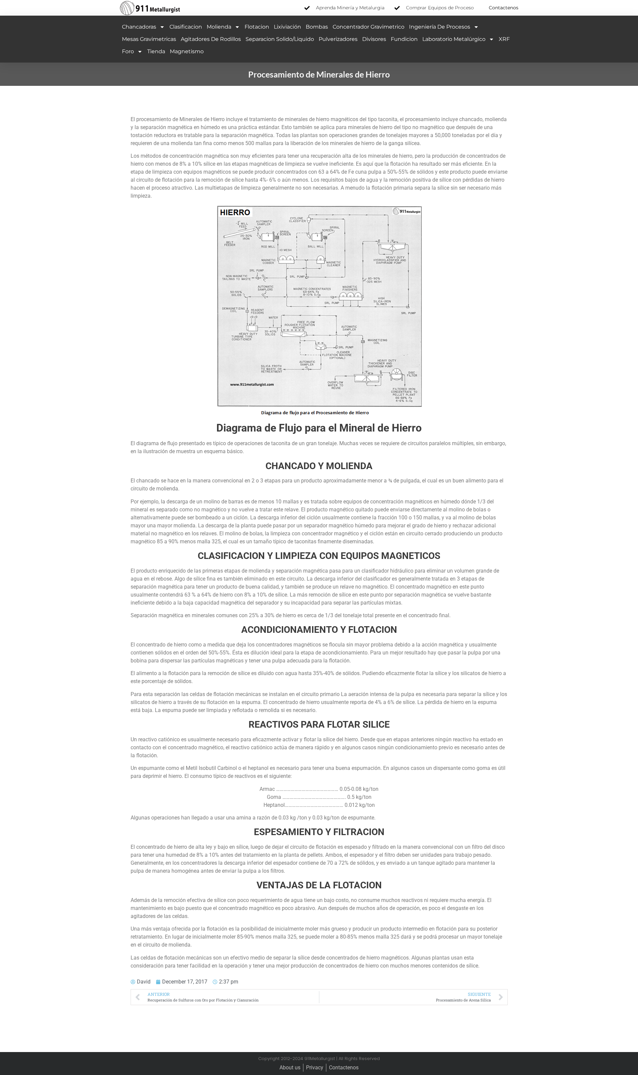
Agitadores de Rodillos (211, 39)
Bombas (317, 27)
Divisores (374, 39)
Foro (128, 51)
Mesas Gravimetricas (149, 39)
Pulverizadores (338, 39)
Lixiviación (287, 27)
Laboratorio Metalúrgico (453, 39)
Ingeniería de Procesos (439, 27)
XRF (504, 39)
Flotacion (257, 27)
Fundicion (404, 39)
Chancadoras (139, 27)
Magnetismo (187, 51)
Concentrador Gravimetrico (368, 27)
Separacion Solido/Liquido (280, 39)
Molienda (219, 27)
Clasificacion (185, 27)
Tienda (156, 51)
